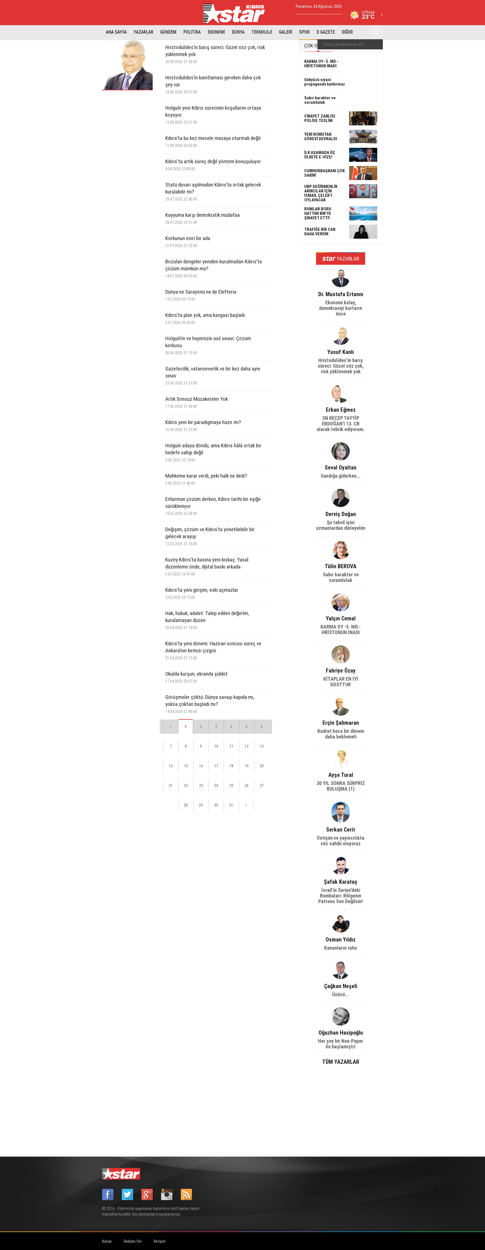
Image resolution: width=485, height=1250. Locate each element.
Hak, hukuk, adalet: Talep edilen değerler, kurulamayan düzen (207, 620)
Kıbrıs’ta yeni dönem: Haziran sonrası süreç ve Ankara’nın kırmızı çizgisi (213, 650)
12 (246, 746)
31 (231, 805)
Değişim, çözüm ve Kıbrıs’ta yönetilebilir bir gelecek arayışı (210, 536)
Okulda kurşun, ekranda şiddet (196, 677)
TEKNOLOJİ (261, 32)
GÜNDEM (168, 32)
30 (216, 805)
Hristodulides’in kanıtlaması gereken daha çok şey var (213, 84)
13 (262, 746)
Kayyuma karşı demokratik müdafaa (202, 218)
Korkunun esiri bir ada (187, 241)
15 (186, 766)
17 (216, 766)
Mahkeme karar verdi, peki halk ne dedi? (206, 479)
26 (246, 785)
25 (231, 785)
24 (216, 785)
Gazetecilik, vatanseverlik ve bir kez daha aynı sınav (212, 375)
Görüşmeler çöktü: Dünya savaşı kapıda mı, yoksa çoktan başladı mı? (209, 704)
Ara (376, 32)
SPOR (304, 32)
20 (262, 766)
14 (171, 766)
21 (171, 785)
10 (216, 746)
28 (185, 805)
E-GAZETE (326, 32)
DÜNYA (238, 32)
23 (201, 785)
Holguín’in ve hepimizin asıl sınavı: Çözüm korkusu (208, 345)
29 (201, 805)
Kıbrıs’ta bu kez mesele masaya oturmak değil (212, 141)
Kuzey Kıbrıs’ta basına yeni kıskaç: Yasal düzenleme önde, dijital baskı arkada (206, 566)
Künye (107, 1241)
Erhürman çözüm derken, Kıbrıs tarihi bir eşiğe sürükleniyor (213, 506)
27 (262, 785)
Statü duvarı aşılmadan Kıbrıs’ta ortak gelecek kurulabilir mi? (213, 191)
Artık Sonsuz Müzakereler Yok (196, 402)
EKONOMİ (216, 32)
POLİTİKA (192, 32)
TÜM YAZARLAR (340, 1061)
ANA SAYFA (116, 32)
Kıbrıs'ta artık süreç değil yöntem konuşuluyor (213, 164)
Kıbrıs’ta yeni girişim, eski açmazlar (201, 593)
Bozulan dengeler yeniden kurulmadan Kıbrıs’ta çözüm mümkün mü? (213, 268)
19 (246, 766)
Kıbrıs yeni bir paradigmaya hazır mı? (203, 425)
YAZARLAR (143, 32)
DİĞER (347, 32)
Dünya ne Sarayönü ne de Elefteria (200, 295)
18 (231, 766)
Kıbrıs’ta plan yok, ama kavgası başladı (205, 318)
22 (186, 785)
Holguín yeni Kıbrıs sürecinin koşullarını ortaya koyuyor (213, 115)
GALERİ (285, 32)
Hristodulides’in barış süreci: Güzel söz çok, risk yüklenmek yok (215, 54)
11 (231, 746)
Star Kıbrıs (237, 13)
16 (201, 766)
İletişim (160, 1241)
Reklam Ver (133, 1241)
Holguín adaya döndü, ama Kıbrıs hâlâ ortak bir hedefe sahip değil (213, 452)
